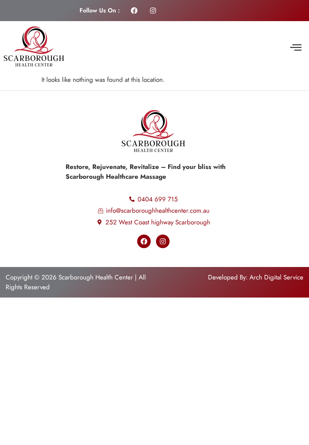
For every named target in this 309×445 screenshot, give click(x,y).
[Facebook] (134, 10)
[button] (295, 48)
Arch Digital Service (276, 277)
